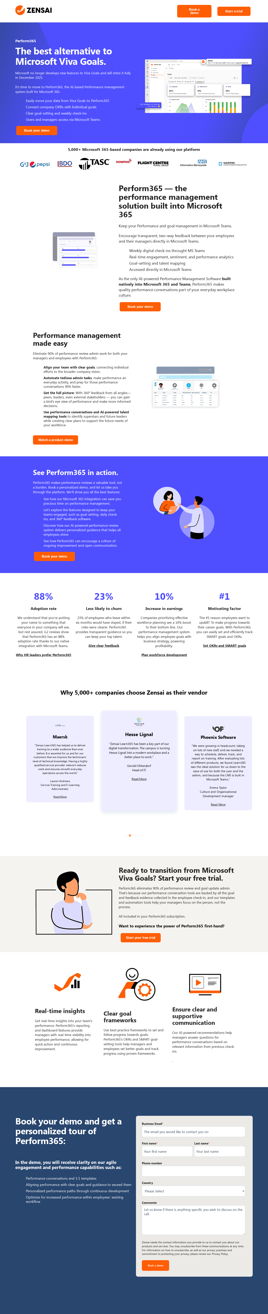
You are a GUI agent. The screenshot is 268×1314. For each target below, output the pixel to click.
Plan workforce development (164, 655)
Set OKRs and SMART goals (224, 645)
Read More (55, 797)
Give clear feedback (103, 645)
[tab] (124, 835)
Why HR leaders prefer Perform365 (43, 655)
